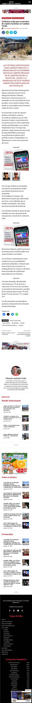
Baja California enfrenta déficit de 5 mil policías (10, 435)
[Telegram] (15, 32)
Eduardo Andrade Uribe (12, 28)
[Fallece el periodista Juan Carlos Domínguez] (25, 427)
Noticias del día (18, 18)
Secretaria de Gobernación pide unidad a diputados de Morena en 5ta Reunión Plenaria (12, 495)
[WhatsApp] (7, 32)
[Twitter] (11, 32)
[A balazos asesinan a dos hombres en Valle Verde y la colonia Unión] (25, 418)
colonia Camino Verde (15, 320)
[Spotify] (18, 610)
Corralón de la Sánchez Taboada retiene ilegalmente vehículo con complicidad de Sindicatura (12, 485)
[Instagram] (14, 610)
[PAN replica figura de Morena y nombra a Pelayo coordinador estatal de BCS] (25, 525)
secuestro (20, 325)
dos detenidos (15, 323)
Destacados (6, 18)
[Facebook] (3, 32)
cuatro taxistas (6, 323)
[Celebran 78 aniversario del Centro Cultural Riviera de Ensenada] (25, 516)
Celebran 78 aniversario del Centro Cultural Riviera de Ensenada (12, 515)
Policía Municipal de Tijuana (9, 325)
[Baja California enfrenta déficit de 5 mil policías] (25, 436)
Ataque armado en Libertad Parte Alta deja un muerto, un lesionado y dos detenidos (11, 408)
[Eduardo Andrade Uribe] (3, 28)
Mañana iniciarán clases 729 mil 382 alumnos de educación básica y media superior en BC (11, 582)
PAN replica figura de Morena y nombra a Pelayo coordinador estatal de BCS (12, 524)
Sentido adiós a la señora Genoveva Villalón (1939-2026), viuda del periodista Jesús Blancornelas (12, 506)
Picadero (22, 323)
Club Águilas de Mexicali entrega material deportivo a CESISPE (23, 334)
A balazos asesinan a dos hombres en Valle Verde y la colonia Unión (12, 417)
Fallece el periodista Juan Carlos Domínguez (11, 426)
